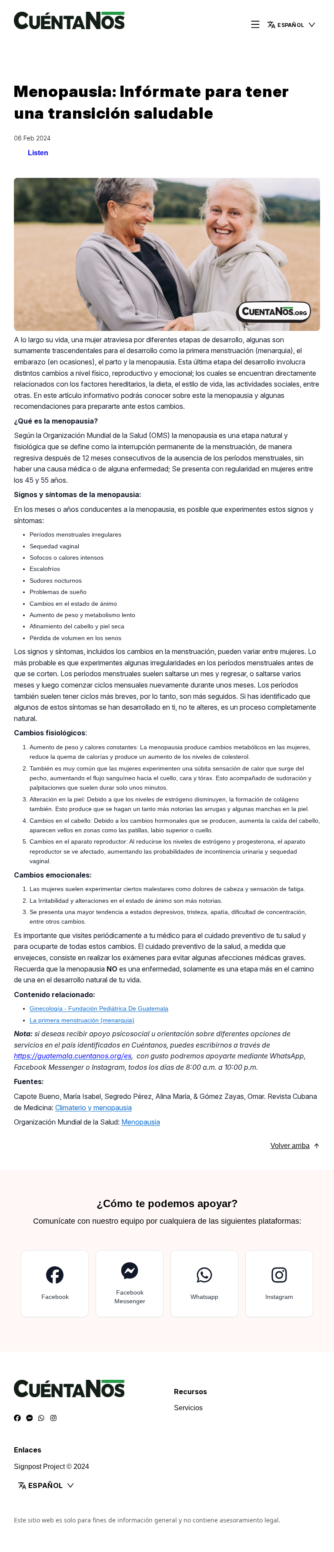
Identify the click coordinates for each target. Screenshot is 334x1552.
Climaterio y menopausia (93, 1107)
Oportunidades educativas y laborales (232, 1447)
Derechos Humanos (205, 1434)
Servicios (28, 1507)
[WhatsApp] (41, 1418)
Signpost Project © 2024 (211, 1508)
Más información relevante (214, 1460)
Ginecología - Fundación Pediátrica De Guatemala (99, 1008)
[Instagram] (53, 1418)
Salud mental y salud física (215, 1421)
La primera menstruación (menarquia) (82, 1020)
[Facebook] (17, 1418)
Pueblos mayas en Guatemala (220, 1408)
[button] (291, 24)
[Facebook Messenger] (29, 1418)
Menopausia (140, 1122)
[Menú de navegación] (255, 25)
